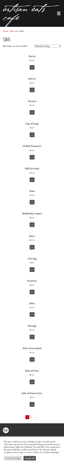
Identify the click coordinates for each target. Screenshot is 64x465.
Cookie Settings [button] (13, 458)
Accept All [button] (29, 458)
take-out (14, 31)
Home (5, 31)
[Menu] (58, 13)
